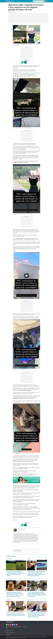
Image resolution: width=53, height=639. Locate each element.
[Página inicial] (16, 1)
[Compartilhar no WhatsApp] (22, 62)
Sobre (7, 628)
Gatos (14, 12)
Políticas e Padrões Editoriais (10, 632)
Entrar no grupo (35, 481)
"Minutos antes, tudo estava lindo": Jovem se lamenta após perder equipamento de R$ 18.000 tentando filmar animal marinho (36, 573)
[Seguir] (11, 625)
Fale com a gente (8, 634)
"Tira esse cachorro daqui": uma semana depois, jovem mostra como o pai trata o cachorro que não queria (16, 614)
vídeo (17, 313)
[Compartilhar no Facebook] (25, 62)
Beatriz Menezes (11, 11)
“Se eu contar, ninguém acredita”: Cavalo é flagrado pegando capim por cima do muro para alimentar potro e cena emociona (37, 594)
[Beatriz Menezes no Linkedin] (17, 531)
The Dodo (37, 239)
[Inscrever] (17, 625)
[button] (46, 1)
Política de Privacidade (9, 630)
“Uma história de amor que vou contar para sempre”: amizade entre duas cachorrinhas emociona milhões (16, 573)
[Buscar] (44, 1)
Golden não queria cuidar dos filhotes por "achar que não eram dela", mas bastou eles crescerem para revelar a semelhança (15, 594)
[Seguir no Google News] (9, 625)
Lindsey (31, 72)
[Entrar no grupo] (7, 625)
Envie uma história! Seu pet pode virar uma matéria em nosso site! (16, 626)
